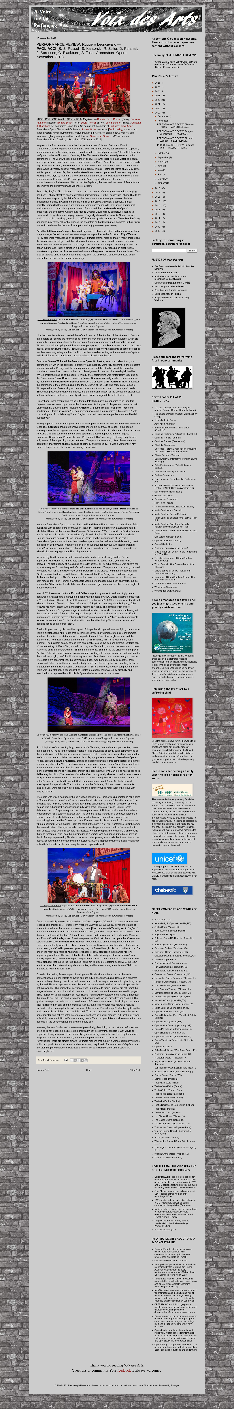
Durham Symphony (164, 475)
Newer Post (43, 1070)
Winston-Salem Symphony (167, 591)
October (162, 153)
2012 (158, 214)
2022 (158, 100)
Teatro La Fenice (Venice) (167, 1101)
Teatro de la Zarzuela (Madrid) (169, 1094)
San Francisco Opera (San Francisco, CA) (175, 1068)
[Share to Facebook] (82, 1060)
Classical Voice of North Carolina (170, 1260)
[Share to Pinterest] (86, 1060)
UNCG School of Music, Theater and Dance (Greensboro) (172, 572)
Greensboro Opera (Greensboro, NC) (172, 974)
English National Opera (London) (170, 963)
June (160, 166)
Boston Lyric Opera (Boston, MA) (170, 944)
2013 (158, 209)
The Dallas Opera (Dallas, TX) (169, 1120)
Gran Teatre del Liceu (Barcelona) (171, 970)
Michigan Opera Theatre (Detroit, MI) (172, 993)
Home (89, 1070)
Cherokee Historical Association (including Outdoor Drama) (175, 450)
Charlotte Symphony (164, 445)
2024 (158, 91)
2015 (158, 201)
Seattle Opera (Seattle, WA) (168, 1075)
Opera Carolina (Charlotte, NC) (169, 1011)
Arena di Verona (162, 919)
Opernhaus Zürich (163, 1046)
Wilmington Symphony (165, 587)
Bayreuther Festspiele (165, 934)
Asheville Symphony (164, 424)
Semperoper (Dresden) (166, 1079)
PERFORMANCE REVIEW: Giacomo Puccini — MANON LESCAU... (175, 125)
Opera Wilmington (163, 544)
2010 (158, 222)
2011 (158, 218)
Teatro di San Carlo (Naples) (168, 1097)
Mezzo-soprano (170, 286)
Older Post (134, 1070)
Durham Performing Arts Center (170, 471)
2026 (158, 83)
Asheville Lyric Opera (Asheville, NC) (172, 923)
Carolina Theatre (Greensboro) (169, 441)
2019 (158, 112)
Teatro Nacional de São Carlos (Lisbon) (174, 1105)
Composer (167, 294)
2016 (158, 197)
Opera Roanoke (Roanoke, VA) (169, 1032)
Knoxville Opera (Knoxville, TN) (170, 985)
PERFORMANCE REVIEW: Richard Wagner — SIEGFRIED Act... (175, 139)
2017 (158, 192)
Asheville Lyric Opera (165, 420)
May (160, 170)
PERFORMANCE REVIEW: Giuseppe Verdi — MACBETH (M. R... (175, 146)
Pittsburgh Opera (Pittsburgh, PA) (170, 1057)
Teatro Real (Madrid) (164, 1109)
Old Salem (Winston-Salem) (168, 537)
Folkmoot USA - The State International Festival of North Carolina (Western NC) (174, 486)
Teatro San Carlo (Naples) (167, 1112)
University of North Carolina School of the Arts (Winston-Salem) (174, 578)
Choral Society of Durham (167, 455)
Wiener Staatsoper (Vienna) (168, 1157)
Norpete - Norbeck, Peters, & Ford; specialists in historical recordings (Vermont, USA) (171, 1223)
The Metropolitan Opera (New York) (172, 1123)
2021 (158, 104)
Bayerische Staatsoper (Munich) (170, 930)
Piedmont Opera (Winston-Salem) (171, 548)
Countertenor (172, 283)
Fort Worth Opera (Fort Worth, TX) (171, 967)
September (163, 157)
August (161, 161)
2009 (158, 227)
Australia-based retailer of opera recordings (170, 277)
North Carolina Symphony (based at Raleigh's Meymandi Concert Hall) (172, 525)
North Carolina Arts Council (168, 510)
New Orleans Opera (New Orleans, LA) (173, 1004)
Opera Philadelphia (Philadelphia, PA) (173, 1029)
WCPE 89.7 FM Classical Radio (170, 583)
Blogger (175, 1385)
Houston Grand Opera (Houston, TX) (172, 982)
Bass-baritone (170, 290)
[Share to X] (79, 1060)
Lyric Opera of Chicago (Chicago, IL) (172, 989)
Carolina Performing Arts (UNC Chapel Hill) (175, 434)
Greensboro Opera (163, 495)
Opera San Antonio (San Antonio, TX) (172, 1036)
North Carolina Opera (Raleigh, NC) (172, 1008)
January (162, 183)
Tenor (166, 272)
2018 (158, 188)
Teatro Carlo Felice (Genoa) (168, 1086)
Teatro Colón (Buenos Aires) (168, 1090)
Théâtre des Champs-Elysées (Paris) (172, 1127)
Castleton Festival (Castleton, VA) (171, 948)
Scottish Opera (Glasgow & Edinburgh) (173, 1071)
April (160, 174)
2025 (158, 87)
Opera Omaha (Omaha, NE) (168, 1021)
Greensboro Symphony (166, 499)
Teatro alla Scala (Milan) (166, 1082)
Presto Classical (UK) (165, 1229)
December (163, 116)
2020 (158, 108)
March (161, 179)
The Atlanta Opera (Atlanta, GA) (170, 1116)
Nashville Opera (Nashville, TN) (170, 1000)
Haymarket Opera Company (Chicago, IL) (175, 978)
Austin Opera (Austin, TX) (167, 927)
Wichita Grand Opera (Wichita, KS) (171, 1154)
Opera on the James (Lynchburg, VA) (172, 1025)
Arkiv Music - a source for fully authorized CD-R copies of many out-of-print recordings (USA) (174, 1194)
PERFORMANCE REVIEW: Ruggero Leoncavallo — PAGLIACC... (175, 132)
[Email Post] (65, 1060)
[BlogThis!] (75, 1060)
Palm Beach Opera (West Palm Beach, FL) (175, 1050)
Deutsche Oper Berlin (165, 959)
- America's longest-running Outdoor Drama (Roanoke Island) (175, 408)
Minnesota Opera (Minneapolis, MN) (172, 996)
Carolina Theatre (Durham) (167, 437)
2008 (158, 231)
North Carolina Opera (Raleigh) (170, 514)
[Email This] (72, 1060)
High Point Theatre (163, 503)
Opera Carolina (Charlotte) (167, 540)
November (163, 121)
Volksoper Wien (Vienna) (166, 1137)
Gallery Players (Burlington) (168, 491)
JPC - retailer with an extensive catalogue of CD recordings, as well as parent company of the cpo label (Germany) (175, 1203)
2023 (158, 95)
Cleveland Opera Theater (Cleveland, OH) (175, 955)
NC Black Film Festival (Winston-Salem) (174, 506)
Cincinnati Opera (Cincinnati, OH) (171, 952)
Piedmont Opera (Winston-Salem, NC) (173, 1054)
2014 (158, 205)
